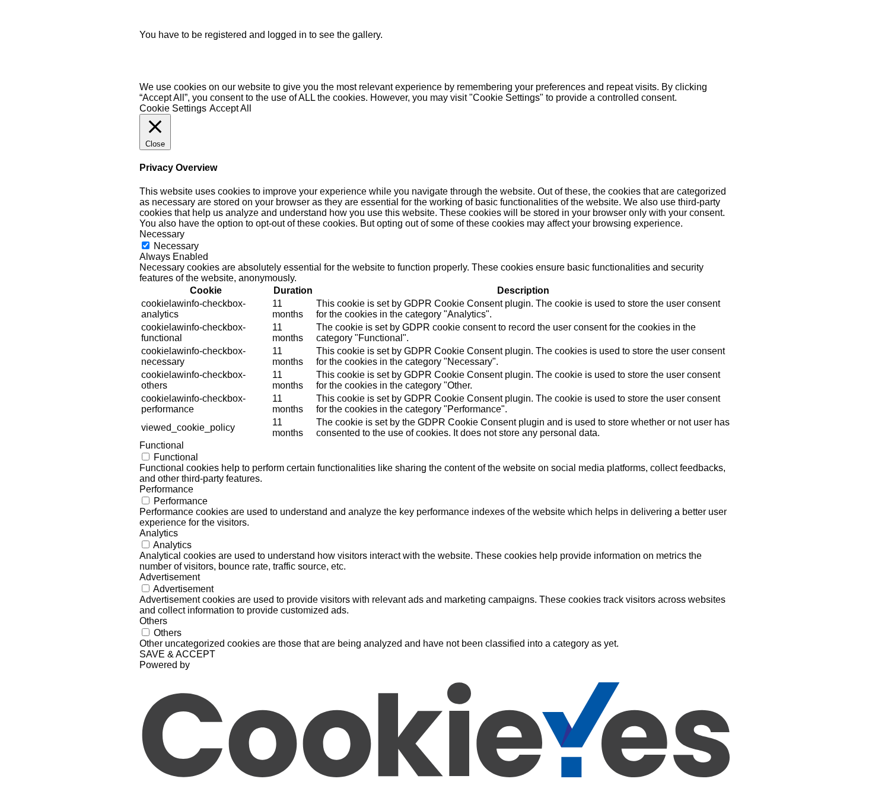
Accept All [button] (230, 108)
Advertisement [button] (169, 577)
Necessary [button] (161, 234)
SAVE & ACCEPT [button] (177, 654)
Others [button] (153, 621)
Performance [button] (166, 489)
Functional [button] (161, 445)
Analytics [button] (158, 533)
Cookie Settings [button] (172, 108)
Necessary (176, 246)
